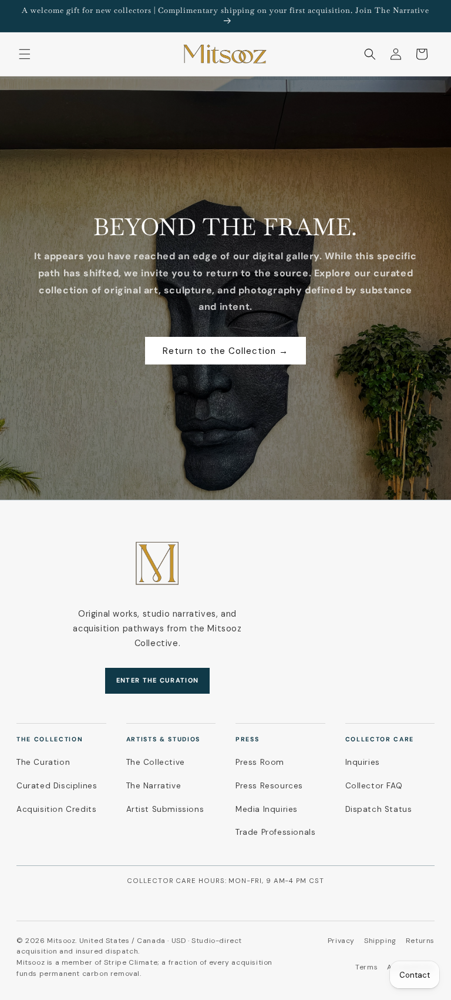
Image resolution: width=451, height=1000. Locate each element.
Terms (366, 967)
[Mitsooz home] (157, 563)
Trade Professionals (275, 832)
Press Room (259, 762)
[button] (25, 54)
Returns (420, 940)
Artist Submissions (165, 809)
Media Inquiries (266, 809)
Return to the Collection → (225, 351)
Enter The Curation (157, 680)
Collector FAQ (374, 786)
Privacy (341, 940)
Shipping (380, 940)
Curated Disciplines (56, 786)
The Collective (155, 762)
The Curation (43, 762)
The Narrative (153, 786)
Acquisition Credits (56, 809)
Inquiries (362, 762)
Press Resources (269, 786)
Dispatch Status (378, 809)
